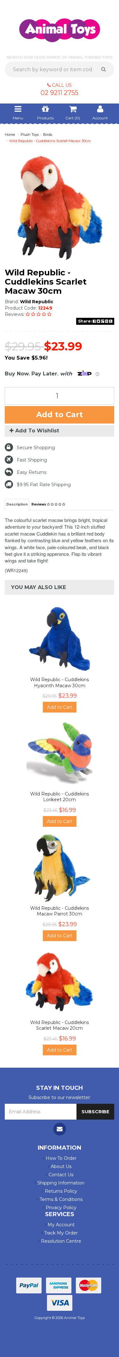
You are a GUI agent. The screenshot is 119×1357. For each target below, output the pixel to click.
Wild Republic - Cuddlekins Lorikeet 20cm (59, 796)
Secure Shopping (36, 447)
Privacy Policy (60, 1207)
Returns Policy (60, 1191)
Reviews (39, 504)
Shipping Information (60, 1183)
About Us (60, 1166)
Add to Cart (59, 414)
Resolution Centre (60, 1241)
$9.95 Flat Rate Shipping (44, 484)
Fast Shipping (32, 460)
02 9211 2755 (59, 93)
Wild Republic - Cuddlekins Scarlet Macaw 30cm (50, 141)
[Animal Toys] (60, 26)
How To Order (60, 1158)
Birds (47, 134)
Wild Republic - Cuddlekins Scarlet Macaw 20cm (59, 1025)
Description (17, 504)
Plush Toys (30, 134)
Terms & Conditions (60, 1199)
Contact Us (60, 1175)
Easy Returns (31, 472)
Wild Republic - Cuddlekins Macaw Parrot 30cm (59, 911)
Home (10, 134)
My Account (60, 1225)
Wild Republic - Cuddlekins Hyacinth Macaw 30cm (59, 682)
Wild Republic (36, 302)
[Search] (105, 69)
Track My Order (60, 1233)
